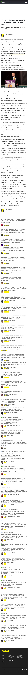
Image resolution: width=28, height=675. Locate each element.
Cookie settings (20, 657)
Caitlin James (7, 262)
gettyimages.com (9, 88)
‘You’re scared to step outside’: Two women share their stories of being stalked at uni (14, 491)
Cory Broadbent (8, 243)
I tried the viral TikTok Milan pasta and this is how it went (12, 373)
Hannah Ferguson (8, 233)
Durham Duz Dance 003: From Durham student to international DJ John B (14, 383)
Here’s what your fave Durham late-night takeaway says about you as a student (13, 259)
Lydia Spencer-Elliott (9, 425)
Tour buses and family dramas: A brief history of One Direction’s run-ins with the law (13, 470)
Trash (18, 473)
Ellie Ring (6, 527)
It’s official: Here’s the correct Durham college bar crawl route (13, 288)
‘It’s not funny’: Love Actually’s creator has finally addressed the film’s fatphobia (13, 513)
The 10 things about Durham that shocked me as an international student (13, 364)
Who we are (19, 655)
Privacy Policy (11, 656)
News (11, 34)
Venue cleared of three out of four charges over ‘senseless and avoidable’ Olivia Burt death (13, 356)
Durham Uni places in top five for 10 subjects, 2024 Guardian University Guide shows (13, 317)
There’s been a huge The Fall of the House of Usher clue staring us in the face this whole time (13, 480)
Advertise (10, 655)
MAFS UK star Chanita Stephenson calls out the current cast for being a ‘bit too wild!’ (13, 617)
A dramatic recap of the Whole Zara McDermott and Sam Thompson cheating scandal (12, 409)
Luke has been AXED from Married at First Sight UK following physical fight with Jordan (13, 637)
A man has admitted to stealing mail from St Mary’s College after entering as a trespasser (13, 231)
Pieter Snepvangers (9, 359)
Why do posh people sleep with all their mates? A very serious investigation (14, 584)
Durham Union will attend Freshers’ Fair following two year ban (12, 279)
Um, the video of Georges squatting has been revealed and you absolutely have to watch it (13, 525)
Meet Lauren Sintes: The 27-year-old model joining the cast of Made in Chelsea (13, 549)
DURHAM (6, 225)
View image (4, 88)
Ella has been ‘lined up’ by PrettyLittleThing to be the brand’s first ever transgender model (13, 458)
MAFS (12, 446)
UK (5, 413)
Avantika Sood (7, 385)
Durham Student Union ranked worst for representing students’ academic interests (12, 249)
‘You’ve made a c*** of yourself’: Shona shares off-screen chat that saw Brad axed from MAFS (13, 605)
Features (13, 367)
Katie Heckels (7, 272)
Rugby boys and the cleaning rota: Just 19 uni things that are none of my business (13, 559)
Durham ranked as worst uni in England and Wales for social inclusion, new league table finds (13, 297)
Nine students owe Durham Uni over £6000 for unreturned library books (12, 337)
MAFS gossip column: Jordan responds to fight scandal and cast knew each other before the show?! (14, 443)
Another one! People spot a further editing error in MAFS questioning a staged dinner (12, 501)
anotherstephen (8, 412)
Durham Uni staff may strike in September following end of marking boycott (12, 327)
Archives (10, 657)
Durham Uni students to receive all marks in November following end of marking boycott (13, 307)
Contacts (19, 656)
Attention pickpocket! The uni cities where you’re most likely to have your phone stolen (14, 536)
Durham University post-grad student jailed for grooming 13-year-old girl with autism (13, 241)
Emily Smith (7, 435)
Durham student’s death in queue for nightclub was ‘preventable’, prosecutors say (13, 401)
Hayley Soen (7, 446)
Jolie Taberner (8, 223)
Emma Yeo (7, 34)
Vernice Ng (6, 367)
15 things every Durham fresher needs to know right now (13, 346)
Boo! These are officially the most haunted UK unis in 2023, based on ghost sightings (12, 432)
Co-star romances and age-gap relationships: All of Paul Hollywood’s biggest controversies (12, 422)
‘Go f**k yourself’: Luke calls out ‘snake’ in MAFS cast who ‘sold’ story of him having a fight (13, 627)
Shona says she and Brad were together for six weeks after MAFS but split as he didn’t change (14, 596)
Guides (14, 223)
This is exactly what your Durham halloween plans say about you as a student (13, 221)
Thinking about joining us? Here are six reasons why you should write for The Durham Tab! (13, 269)
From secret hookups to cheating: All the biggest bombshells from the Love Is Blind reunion (12, 572)
